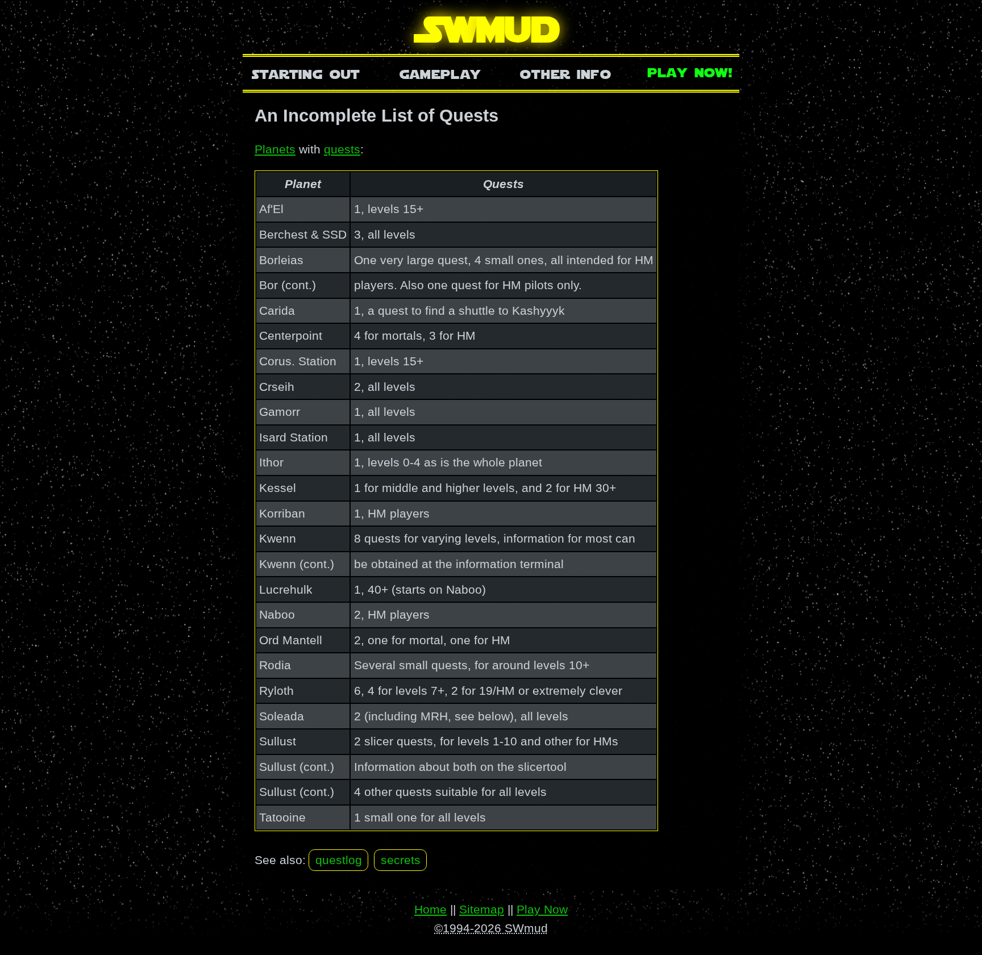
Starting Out (306, 73)
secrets (401, 859)
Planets (275, 149)
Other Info (565, 73)
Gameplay (440, 73)
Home (430, 909)
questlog (338, 859)
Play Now (542, 909)
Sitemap (481, 909)
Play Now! (690, 71)
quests (342, 149)
